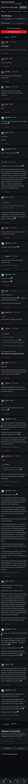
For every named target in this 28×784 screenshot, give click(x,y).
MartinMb (7, 71)
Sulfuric (7, 132)
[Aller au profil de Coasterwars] (2, 118)
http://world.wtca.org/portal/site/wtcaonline (12, 353)
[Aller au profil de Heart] (2, 59)
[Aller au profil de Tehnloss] (2, 87)
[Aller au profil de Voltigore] (2, 257)
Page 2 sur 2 (13, 37)
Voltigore (7, 256)
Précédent (6, 37)
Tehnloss (7, 87)
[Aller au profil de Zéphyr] (2, 42)
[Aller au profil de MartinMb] (2, 72)
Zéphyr (7, 42)
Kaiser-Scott (7, 23)
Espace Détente (20, 23)
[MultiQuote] (2, 53)
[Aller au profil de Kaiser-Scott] (2, 23)
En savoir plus (3, 2)
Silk (6, 162)
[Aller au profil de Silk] (2, 162)
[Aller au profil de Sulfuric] (2, 133)
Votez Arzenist (5, 46)
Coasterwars (8, 117)
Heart (6, 58)
